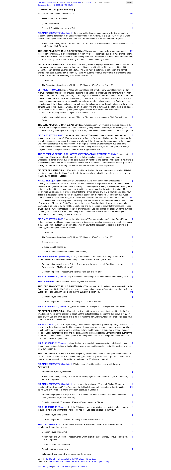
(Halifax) (114, 154)
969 (131, 128)
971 (131, 292)
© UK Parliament (79, 466)
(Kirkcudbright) (65, 33)
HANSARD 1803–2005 (47, 2)
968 (131, 51)
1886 (68, 2)
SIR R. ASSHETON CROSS (50, 135)
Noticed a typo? (45, 466)
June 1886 (77, 2)
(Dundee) (62, 277)
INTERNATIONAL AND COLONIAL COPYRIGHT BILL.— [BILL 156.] (78, 462)
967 (131, 14)
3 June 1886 (89, 2)
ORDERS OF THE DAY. (63, 5)
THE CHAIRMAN (46, 281)
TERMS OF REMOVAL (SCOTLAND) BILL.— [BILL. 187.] (70, 459)
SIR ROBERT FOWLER (49, 90)
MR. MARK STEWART (48, 33)
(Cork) (55, 181)
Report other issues (62, 466)
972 (131, 387)
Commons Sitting (45, 5)
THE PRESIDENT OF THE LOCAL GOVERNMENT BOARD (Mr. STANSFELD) (74, 154)
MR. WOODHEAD (46, 324)
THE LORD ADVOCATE (49, 424)
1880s (61, 2)
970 (131, 198)
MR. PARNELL (45, 181)
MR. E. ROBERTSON (47, 277)
